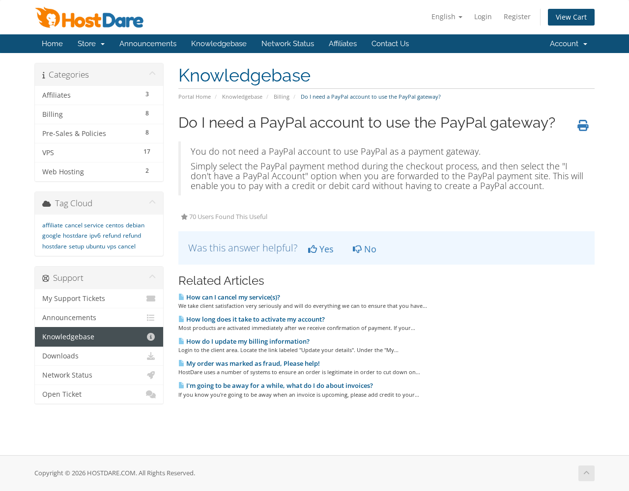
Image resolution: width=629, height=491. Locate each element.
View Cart (571, 17)
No (369, 249)
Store (89, 43)
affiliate (52, 225)
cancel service (84, 225)
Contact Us (390, 43)
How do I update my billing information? (247, 341)
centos (115, 225)
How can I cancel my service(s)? (232, 297)
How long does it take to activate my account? (255, 319)
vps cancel (121, 246)
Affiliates (343, 43)
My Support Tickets (73, 298)
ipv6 (95, 235)
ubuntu (95, 246)
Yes (325, 249)
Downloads (60, 356)
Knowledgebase (219, 43)
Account (566, 43)
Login (483, 16)
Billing (281, 96)
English (444, 16)
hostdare (75, 235)
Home (52, 43)
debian (135, 225)
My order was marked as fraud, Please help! (252, 363)
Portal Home (194, 96)
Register (517, 16)
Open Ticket (62, 394)
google (51, 235)
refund (112, 235)
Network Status (287, 43)
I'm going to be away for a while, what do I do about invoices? (279, 385)
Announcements (147, 43)
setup (76, 246)
